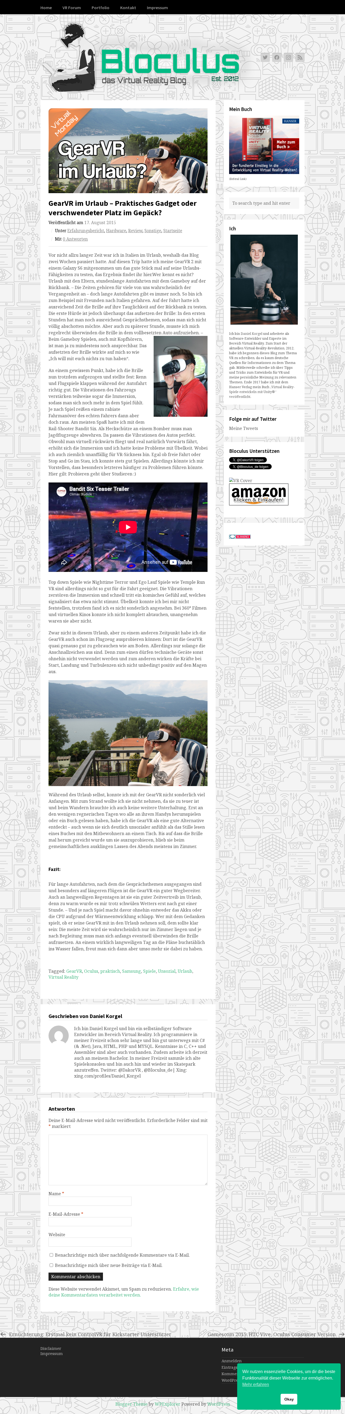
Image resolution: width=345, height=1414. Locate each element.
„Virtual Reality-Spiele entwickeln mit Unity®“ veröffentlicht (262, 392)
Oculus (91, 971)
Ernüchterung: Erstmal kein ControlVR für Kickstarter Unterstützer (90, 1334)
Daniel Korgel (251, 333)
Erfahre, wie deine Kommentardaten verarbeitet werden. (124, 1292)
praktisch (110, 971)
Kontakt (128, 7)
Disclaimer (50, 1348)
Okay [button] (289, 1399)
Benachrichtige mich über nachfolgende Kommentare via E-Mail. (122, 1255)
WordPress (218, 1404)
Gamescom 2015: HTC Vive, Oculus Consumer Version (272, 1334)
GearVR (74, 971)
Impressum (157, 7)
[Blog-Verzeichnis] (240, 537)
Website (57, 1235)
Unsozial (166, 971)
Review (135, 231)
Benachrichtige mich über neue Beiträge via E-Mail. (109, 1265)
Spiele (149, 971)
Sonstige (152, 231)
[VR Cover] (240, 481)
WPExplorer (167, 1404)
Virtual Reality (63, 977)
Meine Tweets (243, 428)
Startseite (172, 231)
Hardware (116, 231)
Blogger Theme (131, 1404)
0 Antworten (75, 239)
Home (46, 7)
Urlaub (185, 971)
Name (56, 1194)
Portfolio (100, 7)
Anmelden (232, 1360)
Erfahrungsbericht (85, 231)
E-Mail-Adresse (66, 1214)
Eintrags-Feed (235, 1367)
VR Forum (72, 7)
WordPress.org (235, 1380)
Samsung (131, 971)
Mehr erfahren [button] (255, 1384)
